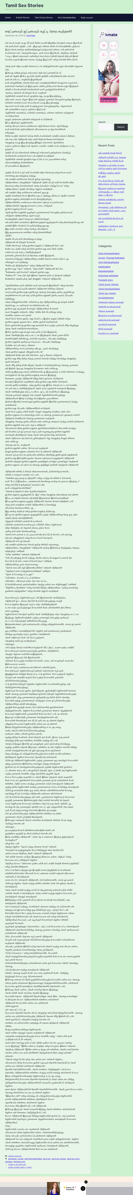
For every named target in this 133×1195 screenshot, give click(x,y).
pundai (20, 1159)
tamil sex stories (59, 1159)
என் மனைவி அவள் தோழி (110, 153)
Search (102, 122)
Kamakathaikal (106, 271)
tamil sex (47, 1159)
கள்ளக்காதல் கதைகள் (109, 320)
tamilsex (8, 1161)
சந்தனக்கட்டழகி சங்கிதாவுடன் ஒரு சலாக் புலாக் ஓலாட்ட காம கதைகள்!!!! (112, 210)
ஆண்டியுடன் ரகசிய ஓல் (17, 1164)
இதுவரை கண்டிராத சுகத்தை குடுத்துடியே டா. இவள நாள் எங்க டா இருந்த (111, 191)
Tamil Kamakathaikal (109, 289)
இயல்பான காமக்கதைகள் (110, 315)
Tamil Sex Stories (24, 5)
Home (8, 17)
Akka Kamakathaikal (108, 253)
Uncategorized (106, 297)
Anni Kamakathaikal (67, 17)
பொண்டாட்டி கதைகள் (108, 333)
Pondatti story (105, 280)
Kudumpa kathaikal (108, 275)
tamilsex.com (19, 1161)
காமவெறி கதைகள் (107, 324)
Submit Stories (22, 17)
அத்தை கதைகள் (14, 1156)
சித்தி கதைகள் (87, 17)
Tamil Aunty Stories (44, 17)
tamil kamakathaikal (33, 1159)
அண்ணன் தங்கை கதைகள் (111, 302)
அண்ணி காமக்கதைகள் (109, 306)
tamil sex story (73, 1159)
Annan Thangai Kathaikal (111, 258)
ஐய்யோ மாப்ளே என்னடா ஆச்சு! (20, 1167)
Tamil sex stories (107, 293)
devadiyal (12, 1159)
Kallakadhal (104, 266)
